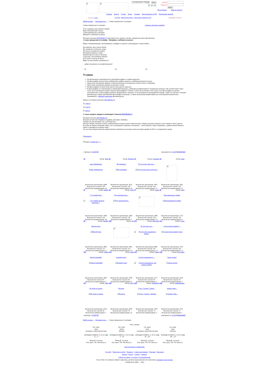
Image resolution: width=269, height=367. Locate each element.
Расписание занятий (166, 14)
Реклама (152, 352)
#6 (110, 190)
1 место (87, 103)
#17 (85, 283)
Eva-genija (180, 252)
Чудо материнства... (121, 195)
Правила (130, 352)
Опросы (144, 354)
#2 (110, 159)
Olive (132, 283)
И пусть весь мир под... (146, 164)
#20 (161, 283)
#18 (110, 283)
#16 (161, 252)
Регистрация (162, 10)
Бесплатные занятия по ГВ (142, 17)
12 (173, 152)
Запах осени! (172, 257)
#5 (84, 190)
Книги (124, 354)
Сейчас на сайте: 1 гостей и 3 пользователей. (134, 357)
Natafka (105, 221)
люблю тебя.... (172, 288)
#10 (110, 221)
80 (179, 152)
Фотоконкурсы (101, 21)
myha (132, 190)
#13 (85, 252)
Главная (109, 14)
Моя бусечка (95, 226)
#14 (110, 252)
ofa (133, 221)
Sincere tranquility (96, 257)
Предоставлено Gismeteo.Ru (135, 347)
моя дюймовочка (96, 164)
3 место (87, 111)
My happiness (121, 164)
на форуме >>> (95, 142)
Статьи (123, 14)
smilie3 (106, 190)
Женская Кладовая (127, 17)
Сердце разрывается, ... (146, 257)
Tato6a (157, 252)
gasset (157, 190)
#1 (84, 159)
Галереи (137, 14)
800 (184, 152)
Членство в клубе (119, 352)
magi (182, 159)
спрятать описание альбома (154, 25)
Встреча (121, 288)
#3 (135, 159)
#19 (135, 283)
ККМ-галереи (88, 21)
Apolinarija (155, 283)
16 (174, 152)
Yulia (106, 159)
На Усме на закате (96, 288)
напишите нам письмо (165, 360)
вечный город (121, 257)
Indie (132, 252)
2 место (87, 107)
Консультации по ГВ (149, 14)
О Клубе (117, 17)
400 (181, 152)
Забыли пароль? (176, 10)
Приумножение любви (172, 195)
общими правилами (105, 96)
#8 (160, 190)
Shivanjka (155, 221)
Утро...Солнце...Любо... (146, 288)
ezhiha (106, 252)
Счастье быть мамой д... (172, 226)
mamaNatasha (179, 283)
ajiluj (106, 283)
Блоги (130, 14)
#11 (135, 221)
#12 (161, 221)
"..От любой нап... (95, 195)
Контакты (160, 352)
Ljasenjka (156, 159)
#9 (84, 221)
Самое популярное (141, 352)
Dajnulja (131, 159)
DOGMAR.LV (102, 38)
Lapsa (182, 221)
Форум (116, 14)
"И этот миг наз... (146, 226)
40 (178, 152)
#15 (135, 252)
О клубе (108, 352)
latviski (96, 18)
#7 (135, 190)
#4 (160, 159)
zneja (182, 190)
